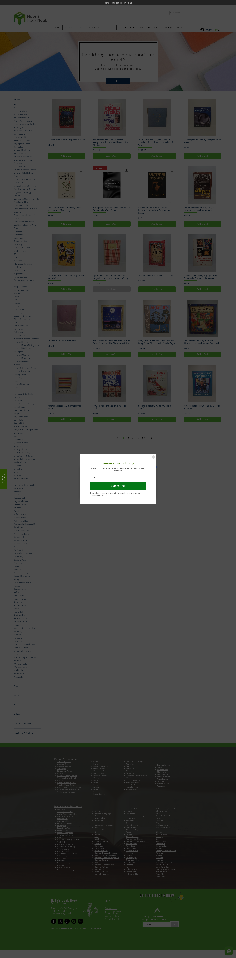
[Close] (153, 457)
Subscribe (118, 486)
